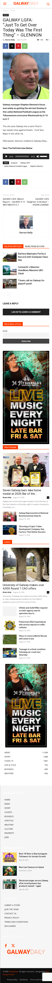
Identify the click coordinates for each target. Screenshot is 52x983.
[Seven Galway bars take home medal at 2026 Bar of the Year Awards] (26, 470)
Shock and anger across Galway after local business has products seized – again (33, 883)
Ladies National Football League (15, 166)
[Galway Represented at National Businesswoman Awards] (10, 516)
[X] (12, 46)
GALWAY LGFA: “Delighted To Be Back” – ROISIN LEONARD (38, 202)
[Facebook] (5, 46)
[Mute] (37, 156)
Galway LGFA (25, 163)
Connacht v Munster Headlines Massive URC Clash (30, 270)
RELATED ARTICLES (13, 246)
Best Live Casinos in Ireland (31, 867)
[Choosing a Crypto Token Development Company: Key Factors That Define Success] (10, 530)
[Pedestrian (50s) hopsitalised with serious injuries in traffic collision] (10, 625)
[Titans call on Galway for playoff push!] (10, 283)
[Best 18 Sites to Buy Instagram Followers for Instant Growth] (10, 857)
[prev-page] (4, 294)
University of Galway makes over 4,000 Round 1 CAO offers (23, 586)
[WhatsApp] (24, 46)
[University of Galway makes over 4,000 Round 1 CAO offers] (26, 565)
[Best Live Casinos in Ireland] (10, 871)
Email (5, 331)
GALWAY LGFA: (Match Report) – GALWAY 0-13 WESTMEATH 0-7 (14, 202)
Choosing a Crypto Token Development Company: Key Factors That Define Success (32, 529)
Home (5, 10)
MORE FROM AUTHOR (34, 246)
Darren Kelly (10, 40)
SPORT (12, 10)
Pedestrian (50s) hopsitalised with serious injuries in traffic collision (32, 625)
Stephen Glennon (36, 166)
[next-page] (9, 294)
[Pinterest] (18, 46)
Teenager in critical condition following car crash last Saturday (32, 652)
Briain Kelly (7, 497)
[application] (26, 156)
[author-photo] (26, 229)
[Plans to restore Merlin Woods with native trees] (10, 639)
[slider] (44, 156)
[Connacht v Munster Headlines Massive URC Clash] (10, 270)
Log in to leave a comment (26, 312)
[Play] (6, 156)
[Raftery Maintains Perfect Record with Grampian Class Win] (10, 257)
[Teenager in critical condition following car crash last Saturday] (10, 653)
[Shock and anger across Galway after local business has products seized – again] (10, 884)
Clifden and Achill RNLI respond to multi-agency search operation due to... (33, 611)
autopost (14, 163)
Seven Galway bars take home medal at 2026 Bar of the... (22, 492)
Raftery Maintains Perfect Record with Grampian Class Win (33, 256)
